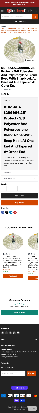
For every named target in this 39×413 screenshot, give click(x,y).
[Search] (35, 16)
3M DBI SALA (8, 90)
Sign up (31, 373)
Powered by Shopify (19, 409)
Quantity (4, 184)
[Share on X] (6, 212)
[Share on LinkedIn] (10, 212)
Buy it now (19, 203)
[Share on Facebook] (2, 212)
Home (3, 27)
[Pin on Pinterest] (15, 212)
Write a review (19, 312)
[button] (19, 100)
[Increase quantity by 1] (20, 188)
